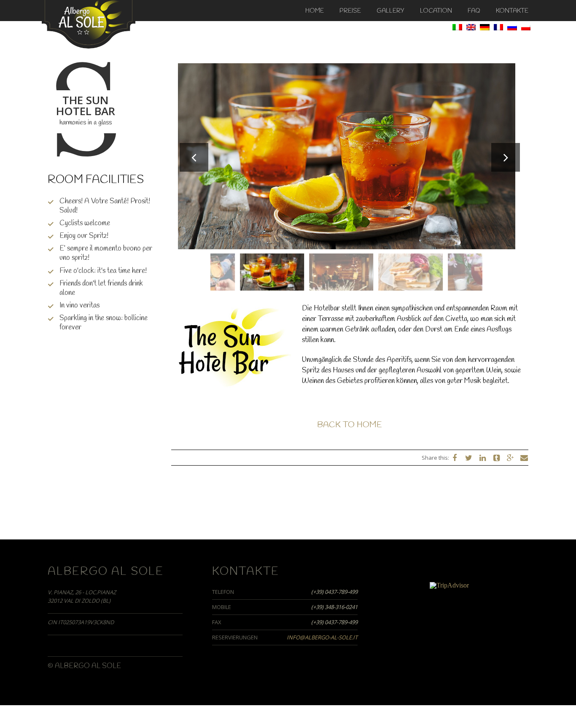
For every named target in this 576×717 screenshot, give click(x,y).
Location (436, 11)
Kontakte (512, 11)
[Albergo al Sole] (88, 23)
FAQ (474, 11)
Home (314, 11)
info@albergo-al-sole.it (322, 637)
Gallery (390, 11)
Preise (350, 11)
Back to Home (349, 425)
